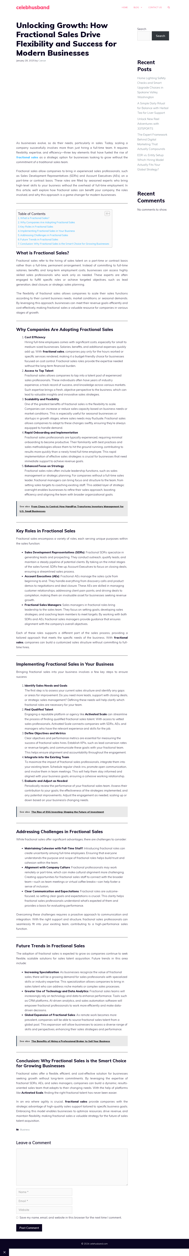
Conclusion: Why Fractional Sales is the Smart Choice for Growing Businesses (64, 243)
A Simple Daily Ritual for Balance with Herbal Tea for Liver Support (152, 108)
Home (125, 7)
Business (25, 1129)
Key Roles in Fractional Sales (36, 226)
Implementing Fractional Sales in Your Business (47, 230)
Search (141, 29)
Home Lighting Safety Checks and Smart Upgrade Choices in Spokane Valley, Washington (151, 87)
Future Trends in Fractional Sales (39, 239)
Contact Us (155, 7)
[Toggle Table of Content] (105, 213)
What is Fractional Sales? (34, 218)
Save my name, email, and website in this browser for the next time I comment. (71, 1217)
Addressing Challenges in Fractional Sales (44, 235)
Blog (136, 7)
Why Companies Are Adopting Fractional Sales (47, 222)
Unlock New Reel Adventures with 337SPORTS (148, 123)
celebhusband (32, 7)
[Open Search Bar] (169, 7)
